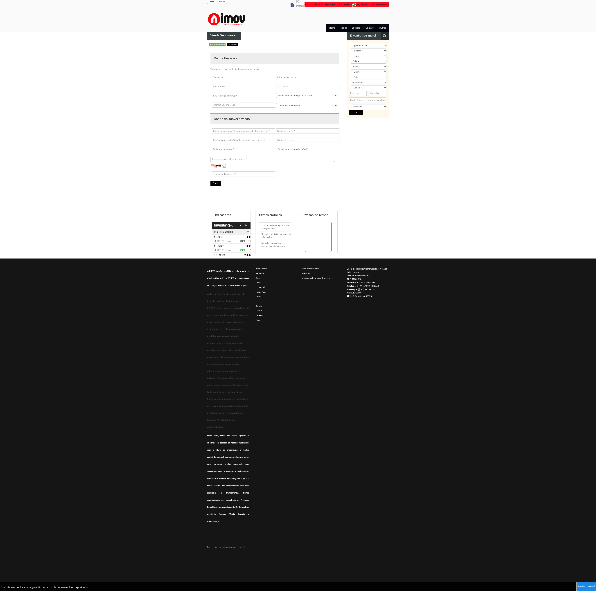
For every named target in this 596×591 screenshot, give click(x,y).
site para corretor (236, 547)
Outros (382, 28)
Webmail (306, 273)
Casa (258, 278)
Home (332, 28)
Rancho (259, 306)
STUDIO (259, 310)
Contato (370, 28)
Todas (259, 320)
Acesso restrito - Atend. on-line (316, 278)
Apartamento (261, 269)
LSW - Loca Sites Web (256, 544)
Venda (344, 28)
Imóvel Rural (261, 292)
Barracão (260, 273)
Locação (356, 28)
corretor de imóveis (220, 547)
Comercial (260, 287)
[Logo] (226, 19)
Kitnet (258, 297)
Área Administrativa (310, 269)
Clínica (259, 283)
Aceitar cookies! (586, 586)
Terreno (259, 315)
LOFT (258, 301)
